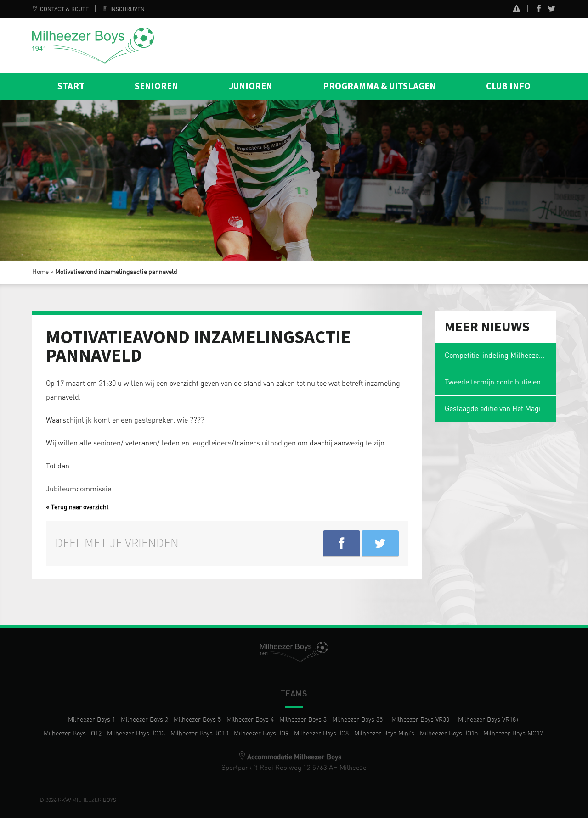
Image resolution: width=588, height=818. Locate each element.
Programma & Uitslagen (379, 86)
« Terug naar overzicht (77, 507)
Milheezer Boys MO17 (513, 733)
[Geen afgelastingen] (516, 10)
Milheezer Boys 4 (250, 720)
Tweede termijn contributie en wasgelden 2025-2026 (500, 382)
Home (40, 272)
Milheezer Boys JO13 (136, 733)
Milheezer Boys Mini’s (384, 733)
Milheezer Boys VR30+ (421, 720)
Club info (508, 86)
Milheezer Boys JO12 (73, 733)
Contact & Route (64, 9)
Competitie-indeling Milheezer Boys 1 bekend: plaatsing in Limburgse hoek (500, 355)
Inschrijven (127, 9)
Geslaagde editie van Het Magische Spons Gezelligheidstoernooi (500, 408)
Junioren (250, 86)
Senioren (156, 86)
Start (71, 86)
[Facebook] (539, 10)
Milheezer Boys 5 (197, 720)
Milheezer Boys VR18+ (488, 720)
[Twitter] (552, 10)
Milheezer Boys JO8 (321, 733)
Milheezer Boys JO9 (261, 733)
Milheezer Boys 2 (144, 720)
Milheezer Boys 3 (303, 720)
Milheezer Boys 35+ (359, 720)
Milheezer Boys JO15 (449, 733)
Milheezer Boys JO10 (199, 733)
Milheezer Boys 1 (91, 720)
